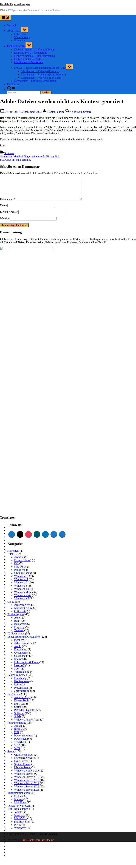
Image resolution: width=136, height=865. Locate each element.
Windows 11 (21, 579)
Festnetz (18, 796)
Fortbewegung (15, 614)
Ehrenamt (19, 40)
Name (3, 205)
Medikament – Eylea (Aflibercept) (40, 71)
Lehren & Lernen (17, 674)
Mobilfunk (20, 802)
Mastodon (19, 815)
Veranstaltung (21, 671)
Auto (17, 617)
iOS (16, 563)
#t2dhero (19, 639)
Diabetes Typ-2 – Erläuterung (30, 52)
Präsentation (21, 687)
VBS (17, 748)
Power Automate (23, 735)
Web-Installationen (17, 808)
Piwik (17, 824)
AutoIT (18, 725)
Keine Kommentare (80, 111)
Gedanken (20, 652)
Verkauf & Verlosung (19, 805)
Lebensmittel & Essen (26, 662)
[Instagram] (28, 534)
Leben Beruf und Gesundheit (23, 636)
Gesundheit (20, 655)
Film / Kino (20, 649)
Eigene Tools (21, 700)
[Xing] (37, 534)
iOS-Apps (20, 703)
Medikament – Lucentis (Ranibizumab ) (43, 74)
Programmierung (16, 722)
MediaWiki (20, 818)
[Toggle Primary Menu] (5, 18)
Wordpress (20, 827)
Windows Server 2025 (26, 789)
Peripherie (20, 569)
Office (17, 706)
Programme (13, 694)
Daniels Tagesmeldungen (15, 4)
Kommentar (7, 199)
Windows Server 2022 (26, 786)
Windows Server (23, 773)
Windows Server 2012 (26, 776)
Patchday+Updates (24, 709)
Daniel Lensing (56, 111)
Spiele (17, 716)
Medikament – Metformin (28, 62)
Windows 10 (21, 576)
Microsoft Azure (23, 607)
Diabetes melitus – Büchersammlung (34, 55)
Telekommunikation (18, 792)
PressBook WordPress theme (38, 839)
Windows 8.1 (21, 588)
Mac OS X (20, 566)
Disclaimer (13, 84)
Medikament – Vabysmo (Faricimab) (41, 77)
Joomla (18, 811)
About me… (14, 30)
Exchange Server (23, 757)
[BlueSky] (62, 534)
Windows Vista (22, 595)
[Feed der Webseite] (11, 534)
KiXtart (18, 729)
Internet (18, 658)
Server (11, 751)
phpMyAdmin (22, 821)
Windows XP (21, 598)
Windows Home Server (27, 770)
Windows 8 (20, 585)
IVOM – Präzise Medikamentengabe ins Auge (40, 67)
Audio (17, 646)
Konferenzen (21, 681)
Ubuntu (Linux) (23, 572)
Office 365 (20, 611)
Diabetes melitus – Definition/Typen (34, 49)
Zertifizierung (21, 690)
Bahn (17, 620)
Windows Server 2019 (26, 783)
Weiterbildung (22, 37)
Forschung (20, 678)
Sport (17, 668)
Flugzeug (19, 627)
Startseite (12, 25)
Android (19, 556)
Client (10, 553)
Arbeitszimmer (22, 643)
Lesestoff (19, 665)
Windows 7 (20, 582)
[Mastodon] (54, 534)
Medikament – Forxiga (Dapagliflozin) (35, 80)
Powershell (20, 738)
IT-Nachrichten (15, 633)
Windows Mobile (23, 592)
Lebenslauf (20, 34)
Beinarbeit (20, 623)
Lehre (17, 684)
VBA (17, 745)
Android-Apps (22, 697)
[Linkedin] (45, 534)
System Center (22, 764)
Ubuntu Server (22, 767)
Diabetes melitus (16, 45)
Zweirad (19, 630)
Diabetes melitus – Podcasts (29, 59)
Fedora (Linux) (22, 560)
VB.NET (19, 741)
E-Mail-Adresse (9, 211)
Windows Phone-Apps (26, 719)
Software (9, 153)
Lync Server (21, 760)
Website (4, 218)
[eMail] (20, 534)
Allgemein (13, 550)
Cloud (10, 601)
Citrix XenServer (23, 754)
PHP (16, 732)
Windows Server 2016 (26, 780)
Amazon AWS (22, 604)
